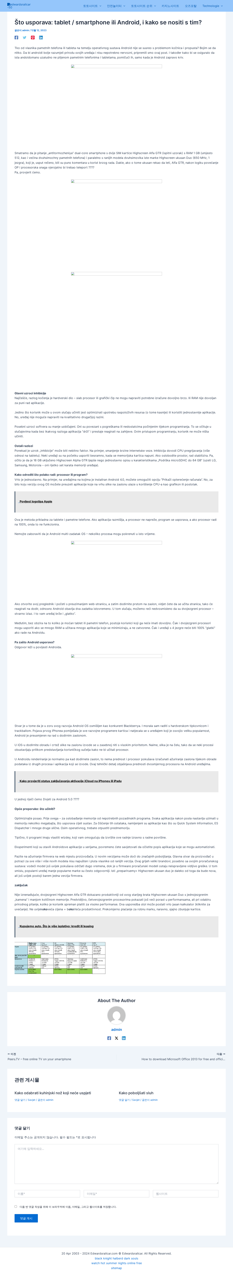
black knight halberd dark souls (116, 1258)
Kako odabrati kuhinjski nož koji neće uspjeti (53, 1093)
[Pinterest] (33, 37)
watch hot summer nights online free (116, 1263)
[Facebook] (16, 37)
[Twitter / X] (116, 1038)
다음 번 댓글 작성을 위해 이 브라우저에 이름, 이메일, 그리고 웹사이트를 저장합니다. (68, 1206)
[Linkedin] (41, 37)
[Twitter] (24, 37)
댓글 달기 (20, 1099)
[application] (99, 5)
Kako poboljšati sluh (136, 1093)
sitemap (116, 1268)
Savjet (31, 1099)
